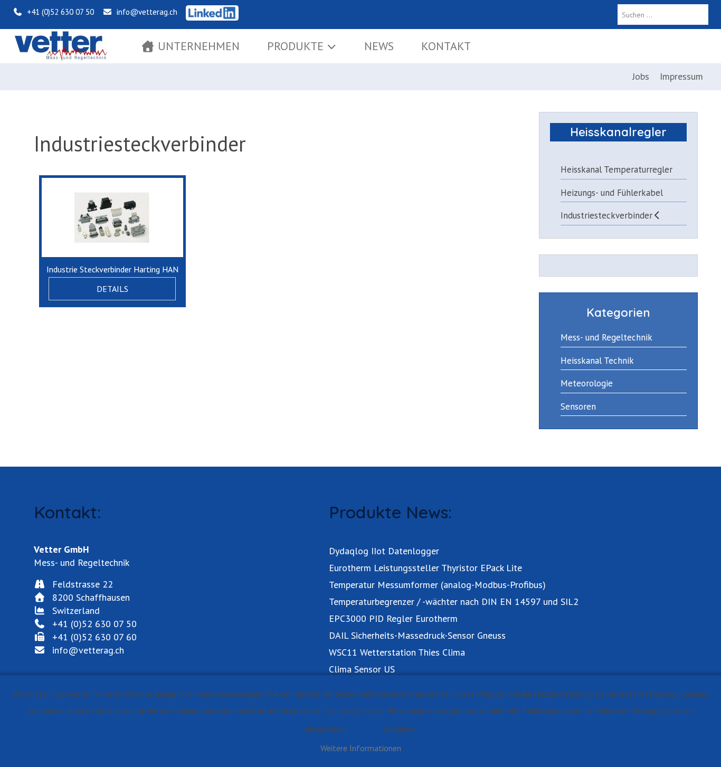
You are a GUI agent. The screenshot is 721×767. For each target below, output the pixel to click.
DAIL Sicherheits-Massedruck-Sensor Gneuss (417, 635)
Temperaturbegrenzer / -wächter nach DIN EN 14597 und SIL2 (453, 601)
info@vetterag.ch (144, 12)
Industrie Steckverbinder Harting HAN (112, 269)
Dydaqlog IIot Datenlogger (384, 551)
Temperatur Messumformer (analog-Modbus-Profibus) (437, 585)
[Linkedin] (212, 12)
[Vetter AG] (61, 46)
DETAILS (112, 288)
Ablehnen (400, 729)
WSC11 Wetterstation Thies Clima (397, 652)
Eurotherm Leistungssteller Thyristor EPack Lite (425, 568)
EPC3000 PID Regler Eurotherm (393, 618)
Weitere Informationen (360, 748)
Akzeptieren (326, 729)
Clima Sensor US (362, 669)
